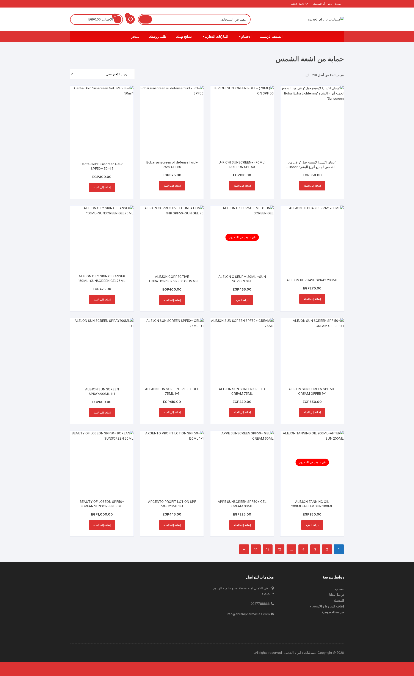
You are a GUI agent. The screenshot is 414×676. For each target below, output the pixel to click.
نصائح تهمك (184, 36)
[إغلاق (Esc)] (381, 665)
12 (279, 549)
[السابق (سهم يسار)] (409, 672)
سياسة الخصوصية (333, 612)
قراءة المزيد (242, 300)
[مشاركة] (390, 665)
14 (255, 549)
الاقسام (246, 36)
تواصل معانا (336, 594)
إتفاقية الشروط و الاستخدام (327, 606)
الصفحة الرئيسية (271, 36)
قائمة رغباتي (298, 3)
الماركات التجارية (216, 36)
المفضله (339, 600)
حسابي (339, 589)
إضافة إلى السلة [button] (312, 185)
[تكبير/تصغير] (409, 665)
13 (267, 549)
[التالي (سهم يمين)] (400, 672)
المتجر (136, 36)
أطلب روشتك (158, 36)
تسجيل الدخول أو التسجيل (327, 3)
